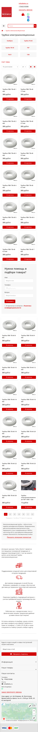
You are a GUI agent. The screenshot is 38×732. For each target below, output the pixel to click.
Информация (7, 662)
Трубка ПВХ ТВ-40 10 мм (9, 368)
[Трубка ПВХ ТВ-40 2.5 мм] (28, 111)
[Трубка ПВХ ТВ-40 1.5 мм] (28, 79)
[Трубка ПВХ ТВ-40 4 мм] (10, 175)
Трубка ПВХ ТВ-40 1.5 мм (27, 90)
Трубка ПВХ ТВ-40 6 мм (27, 218)
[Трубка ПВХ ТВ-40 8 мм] (9, 325)
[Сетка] (31, 67)
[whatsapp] (2, 689)
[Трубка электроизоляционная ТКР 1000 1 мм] (28, 485)
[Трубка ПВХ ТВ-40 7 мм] (28, 239)
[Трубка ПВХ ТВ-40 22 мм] (9, 453)
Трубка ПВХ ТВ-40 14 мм (9, 400)
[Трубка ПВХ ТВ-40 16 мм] (28, 389)
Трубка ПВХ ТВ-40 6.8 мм (9, 250)
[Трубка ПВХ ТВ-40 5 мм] (10, 207)
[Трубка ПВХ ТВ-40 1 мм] (10, 79)
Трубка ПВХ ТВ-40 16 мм (28, 400)
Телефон (8, 285)
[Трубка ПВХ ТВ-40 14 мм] (9, 389)
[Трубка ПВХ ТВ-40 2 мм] (10, 111)
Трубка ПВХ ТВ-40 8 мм (9, 336)
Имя (6, 277)
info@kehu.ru (8, 684)
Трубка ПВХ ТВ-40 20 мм (28, 432)
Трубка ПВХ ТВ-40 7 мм (27, 250)
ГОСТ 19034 (6, 62)
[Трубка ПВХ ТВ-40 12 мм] (28, 357)
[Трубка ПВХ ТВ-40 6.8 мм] (10, 239)
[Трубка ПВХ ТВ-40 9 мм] (28, 325)
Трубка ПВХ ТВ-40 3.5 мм (27, 154)
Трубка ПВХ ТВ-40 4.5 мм (27, 186)
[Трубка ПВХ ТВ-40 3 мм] (10, 143)
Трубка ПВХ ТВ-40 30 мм (9, 496)
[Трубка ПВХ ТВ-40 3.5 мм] (28, 143)
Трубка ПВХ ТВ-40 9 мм (28, 336)
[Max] (28, 17)
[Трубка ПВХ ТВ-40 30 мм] (9, 485)
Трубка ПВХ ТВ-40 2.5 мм (27, 122)
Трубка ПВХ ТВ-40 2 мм (9, 122)
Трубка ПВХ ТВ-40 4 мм (9, 186)
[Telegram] (28, 20)
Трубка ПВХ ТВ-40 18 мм (9, 432)
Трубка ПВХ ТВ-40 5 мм (9, 218)
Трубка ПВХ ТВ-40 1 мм (9, 90)
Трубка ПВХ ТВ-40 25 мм (28, 464)
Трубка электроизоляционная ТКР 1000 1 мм (28, 497)
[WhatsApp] (28, 14)
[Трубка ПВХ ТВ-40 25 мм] (28, 453)
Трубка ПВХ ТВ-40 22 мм (9, 464)
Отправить (10, 301)
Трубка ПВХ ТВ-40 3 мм (9, 154)
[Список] (34, 67)
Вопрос (7, 292)
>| (32, 514)
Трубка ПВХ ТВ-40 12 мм (28, 368)
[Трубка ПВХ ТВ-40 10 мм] (9, 357)
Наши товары (7, 667)
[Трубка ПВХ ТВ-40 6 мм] (28, 207)
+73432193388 (8, 679)
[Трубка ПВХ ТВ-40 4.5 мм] (28, 175)
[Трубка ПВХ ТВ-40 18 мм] (9, 421)
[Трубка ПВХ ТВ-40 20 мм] (28, 421)
